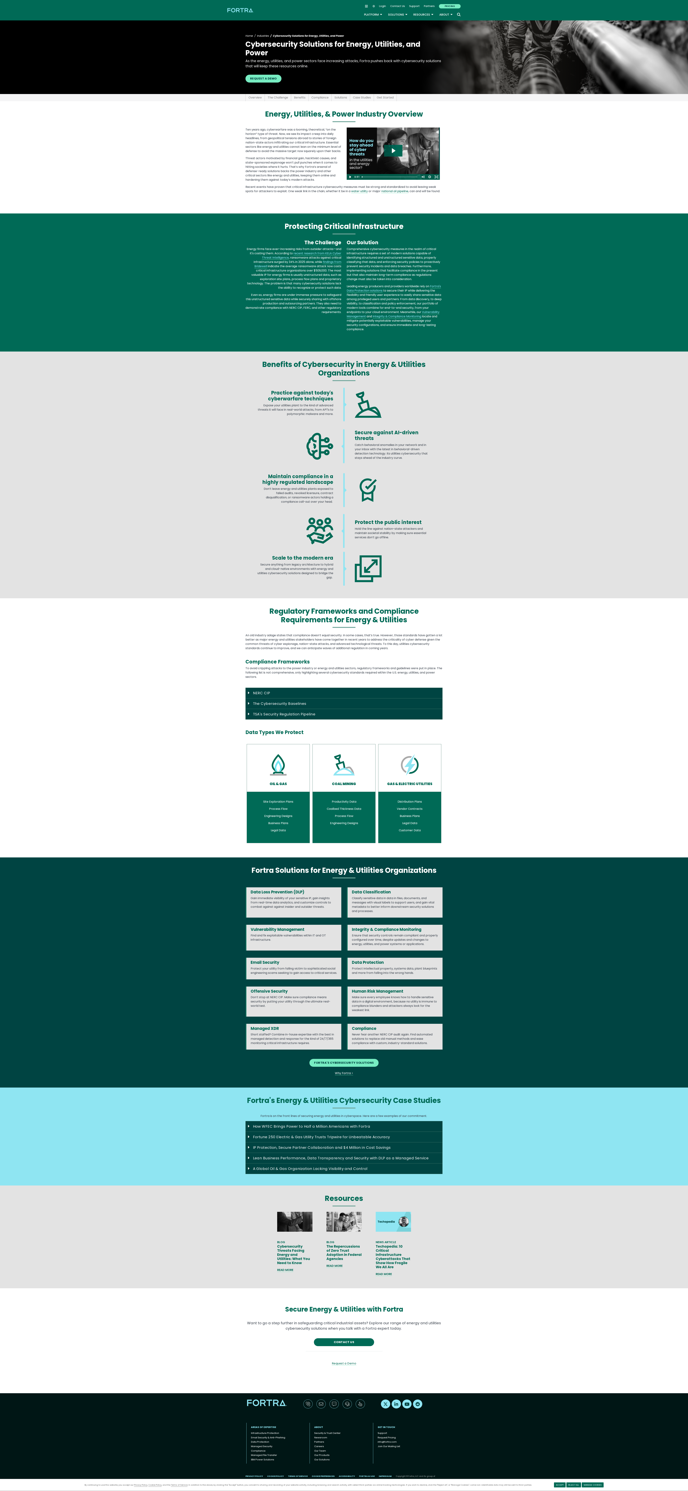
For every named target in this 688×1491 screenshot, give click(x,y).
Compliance (320, 97)
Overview (255, 97)
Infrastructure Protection (265, 1433)
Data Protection (260, 1442)
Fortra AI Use (367, 1476)
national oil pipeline (394, 191)
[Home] (240, 10)
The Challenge (278, 97)
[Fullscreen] (436, 177)
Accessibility (347, 1476)
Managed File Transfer (264, 1455)
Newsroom (320, 1437)
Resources (423, 15)
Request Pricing (387, 1437)
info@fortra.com (387, 1442)
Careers (319, 1446)
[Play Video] (350, 177)
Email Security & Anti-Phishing (268, 1437)
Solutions (398, 15)
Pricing (450, 6)
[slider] (390, 177)
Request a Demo (263, 78)
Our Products (321, 1455)
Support (414, 6)
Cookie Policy (155, 1484)
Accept (560, 1484)
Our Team (320, 1450)
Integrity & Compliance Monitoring (397, 316)
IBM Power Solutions (262, 1459)
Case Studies (362, 97)
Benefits (299, 97)
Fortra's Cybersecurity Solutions (344, 1063)
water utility (359, 191)
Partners (429, 6)
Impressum (385, 1476)
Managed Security (261, 1446)
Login (382, 6)
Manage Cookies (593, 1484)
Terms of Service (179, 1484)
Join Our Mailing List (389, 1446)
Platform (373, 15)
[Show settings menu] (429, 177)
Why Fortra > (344, 1073)
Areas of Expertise (263, 1427)
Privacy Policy (140, 1484)
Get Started (385, 97)
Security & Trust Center (327, 1433)
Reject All (573, 1484)
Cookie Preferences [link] (323, 1476)
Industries (263, 36)
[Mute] (422, 177)
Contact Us (397, 6)
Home (249, 36)
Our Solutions (322, 1459)
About (446, 15)
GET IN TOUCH (386, 1427)
